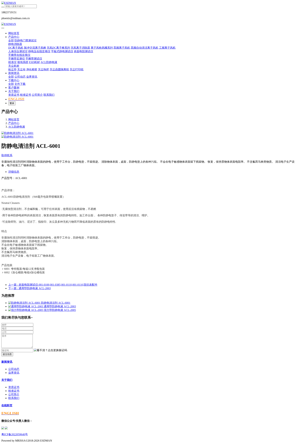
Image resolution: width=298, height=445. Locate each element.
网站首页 (13, 33)
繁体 (12, 103)
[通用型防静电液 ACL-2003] (26, 306)
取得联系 (6, 155)
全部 (11, 40)
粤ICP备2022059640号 (14, 434)
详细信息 (13, 171)
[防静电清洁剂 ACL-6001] (24, 302)
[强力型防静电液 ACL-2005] (26, 310)
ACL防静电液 (16, 126)
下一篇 (29, 288)
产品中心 (13, 123)
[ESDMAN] (149, 2)
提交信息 (7, 354)
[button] (50, 350)
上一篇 (52, 284)
